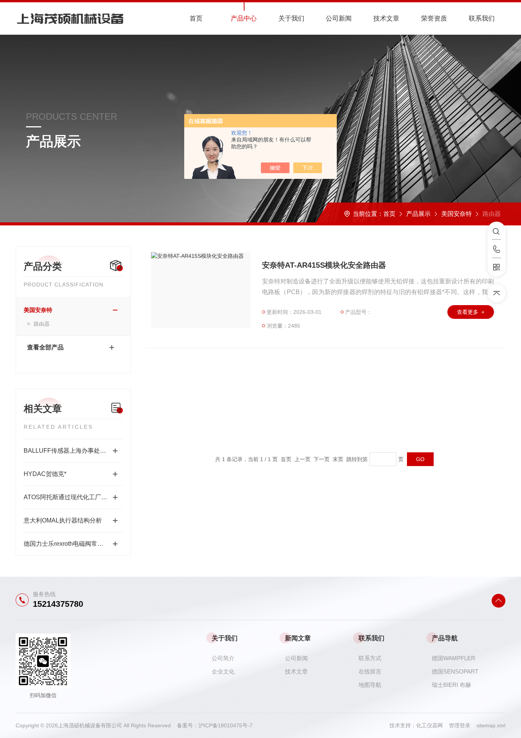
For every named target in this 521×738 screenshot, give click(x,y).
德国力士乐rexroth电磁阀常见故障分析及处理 (73, 543)
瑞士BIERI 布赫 (451, 685)
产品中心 (244, 18)
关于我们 (291, 18)
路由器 (42, 324)
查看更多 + (470, 312)
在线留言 (370, 671)
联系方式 (370, 658)
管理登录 (459, 725)
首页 (196, 18)
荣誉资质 (434, 18)
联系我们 (482, 18)
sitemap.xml (490, 725)
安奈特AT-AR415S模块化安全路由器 (324, 265)
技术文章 (386, 18)
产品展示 (418, 214)
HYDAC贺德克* (45, 474)
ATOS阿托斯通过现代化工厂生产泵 (71, 497)
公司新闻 (339, 18)
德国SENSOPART (455, 671)
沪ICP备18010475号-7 (225, 725)
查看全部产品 (45, 347)
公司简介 (223, 658)
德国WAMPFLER (453, 658)
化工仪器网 (432, 725)
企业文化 (223, 671)
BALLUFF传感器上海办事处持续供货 (73, 450)
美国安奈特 (456, 214)
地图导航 (370, 685)
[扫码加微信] (496, 267)
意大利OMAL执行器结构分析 (63, 520)
